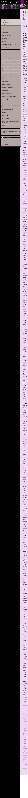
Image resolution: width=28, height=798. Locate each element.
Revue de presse (6, 47)
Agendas (4, 81)
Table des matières (6, 35)
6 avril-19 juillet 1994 (7, 62)
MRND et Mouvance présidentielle (11, 105)
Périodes (4, 56)
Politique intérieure (7, 87)
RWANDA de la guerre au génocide (11, 2)
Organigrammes (6, 74)
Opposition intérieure (7, 109)
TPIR (3, 126)
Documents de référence (8, 71)
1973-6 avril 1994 (6, 59)
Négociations (5, 93)
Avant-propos (5, 38)
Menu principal (26, 2)
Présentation (5, 32)
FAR (3, 112)
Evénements (5, 84)
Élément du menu (5, 14)
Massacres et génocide (8, 96)
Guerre (4, 90)
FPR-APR (4, 118)
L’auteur (4, 41)
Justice (4, 99)
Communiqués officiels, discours (10, 76)
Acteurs (4, 102)
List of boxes (5, 144)
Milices (4, 115)
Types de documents (7, 68)
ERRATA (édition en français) (9, 44)
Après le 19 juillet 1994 (8, 65)
